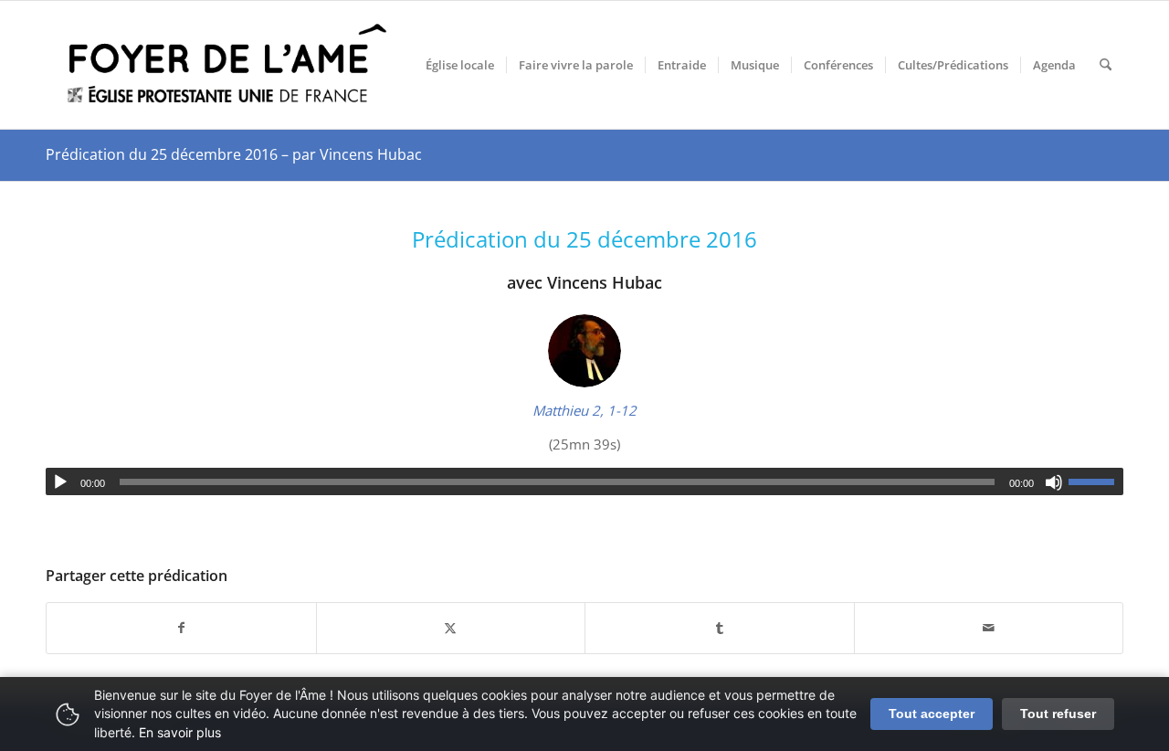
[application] (584, 481)
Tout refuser (1058, 713)
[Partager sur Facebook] (181, 628)
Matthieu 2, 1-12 (584, 410)
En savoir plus (180, 732)
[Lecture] (60, 482)
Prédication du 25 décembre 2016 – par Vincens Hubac (234, 154)
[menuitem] (460, 65)
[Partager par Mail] (989, 628)
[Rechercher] (1105, 65)
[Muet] (1054, 482)
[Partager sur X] (451, 628)
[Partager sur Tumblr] (719, 628)
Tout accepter (931, 713)
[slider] (1096, 481)
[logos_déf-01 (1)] (228, 65)
